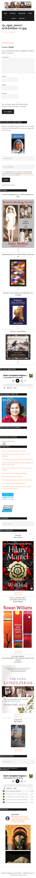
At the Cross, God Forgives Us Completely (14, 451)
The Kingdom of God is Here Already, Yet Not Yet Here (17, 459)
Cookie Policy (14, 875)
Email (4, 85)
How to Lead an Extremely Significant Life (13, 483)
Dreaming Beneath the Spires (14, 873)
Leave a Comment (10, 32)
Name (4, 76)
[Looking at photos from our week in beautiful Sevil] (18, 837)
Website (4, 93)
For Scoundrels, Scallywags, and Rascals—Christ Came (17, 480)
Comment (5, 57)
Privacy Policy (22, 875)
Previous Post (8, 43)
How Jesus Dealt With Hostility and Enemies (14, 473)
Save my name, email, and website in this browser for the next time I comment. (15, 105)
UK (18, 251)
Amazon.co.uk (18, 594)
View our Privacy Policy (27, 175)
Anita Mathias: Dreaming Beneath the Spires (18, 5)
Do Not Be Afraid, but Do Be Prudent (12, 476)
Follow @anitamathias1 (8, 441)
